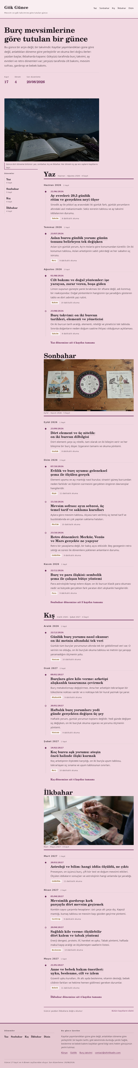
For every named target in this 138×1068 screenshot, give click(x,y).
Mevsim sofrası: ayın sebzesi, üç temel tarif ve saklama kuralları (77, 507)
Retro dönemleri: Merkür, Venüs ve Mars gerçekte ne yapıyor (77, 538)
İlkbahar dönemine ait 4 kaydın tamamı (76, 997)
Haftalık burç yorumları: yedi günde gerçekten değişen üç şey (77, 711)
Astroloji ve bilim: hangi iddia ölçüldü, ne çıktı (90, 866)
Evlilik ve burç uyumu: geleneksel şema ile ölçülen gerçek (79, 472)
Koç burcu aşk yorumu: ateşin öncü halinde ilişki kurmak (76, 753)
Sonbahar (104, 8)
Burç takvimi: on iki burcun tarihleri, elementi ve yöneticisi (77, 317)
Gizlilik (73, 1052)
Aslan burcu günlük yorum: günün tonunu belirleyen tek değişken (79, 239)
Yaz (95, 8)
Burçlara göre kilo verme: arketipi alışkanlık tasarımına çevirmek (79, 680)
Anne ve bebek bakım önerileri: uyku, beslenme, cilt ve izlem (77, 971)
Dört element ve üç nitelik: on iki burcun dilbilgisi (73, 434)
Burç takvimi (86, 1052)
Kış (113, 8)
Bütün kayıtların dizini (123, 1011)
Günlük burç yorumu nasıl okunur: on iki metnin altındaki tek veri (80, 638)
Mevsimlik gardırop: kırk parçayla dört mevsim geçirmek (77, 902)
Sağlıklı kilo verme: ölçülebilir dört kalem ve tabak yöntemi (76, 933)
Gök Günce (16, 7)
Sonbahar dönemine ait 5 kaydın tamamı (77, 602)
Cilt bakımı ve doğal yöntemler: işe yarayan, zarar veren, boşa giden (80, 281)
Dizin (131, 8)
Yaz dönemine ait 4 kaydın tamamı (73, 342)
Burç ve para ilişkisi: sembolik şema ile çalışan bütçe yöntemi (76, 576)
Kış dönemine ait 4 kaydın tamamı (73, 779)
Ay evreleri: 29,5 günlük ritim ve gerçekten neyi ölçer (75, 197)
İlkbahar (122, 8)
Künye (64, 1052)
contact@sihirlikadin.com (108, 1052)
